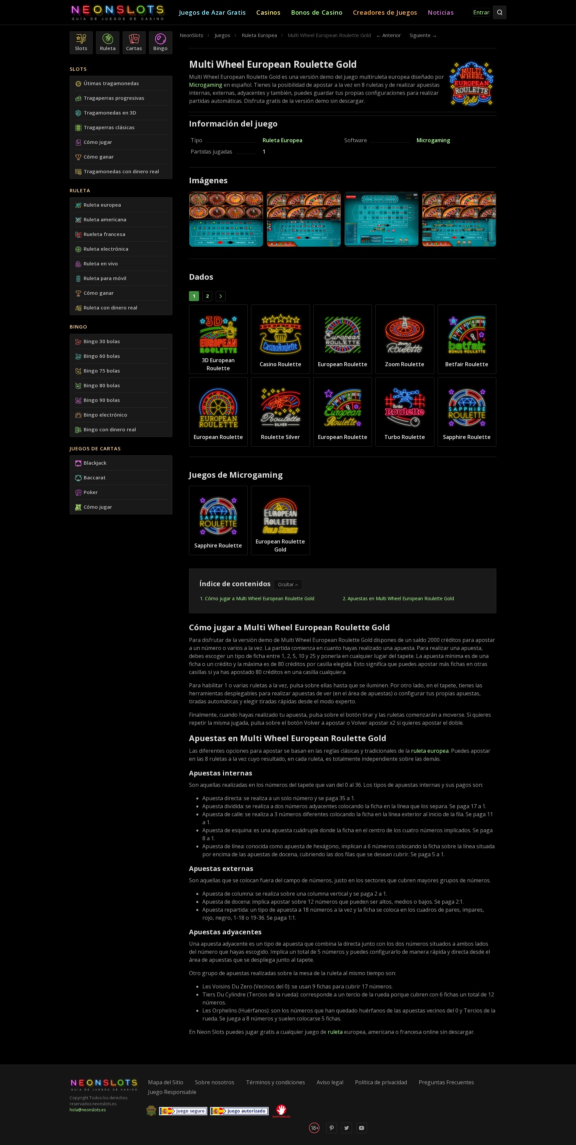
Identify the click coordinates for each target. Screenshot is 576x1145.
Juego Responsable (172, 1092)
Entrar (481, 12)
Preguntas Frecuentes (446, 1082)
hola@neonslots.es (88, 1110)
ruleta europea (430, 750)
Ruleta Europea (282, 140)
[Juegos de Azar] (124, 12)
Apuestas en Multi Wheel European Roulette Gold (401, 598)
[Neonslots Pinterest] (331, 1131)
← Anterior (388, 35)
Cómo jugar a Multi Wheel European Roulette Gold (259, 598)
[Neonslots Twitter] (346, 1131)
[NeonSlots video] (361, 1131)
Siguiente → (423, 35)
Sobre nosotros (214, 1082)
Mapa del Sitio (165, 1082)
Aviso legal (330, 1082)
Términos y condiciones (275, 1082)
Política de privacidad (381, 1082)
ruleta (335, 1032)
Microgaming (205, 84)
